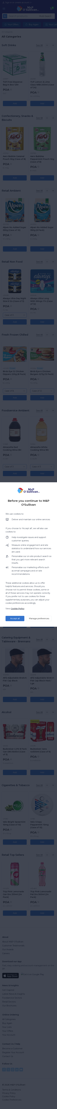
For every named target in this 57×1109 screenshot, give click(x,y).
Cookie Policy (17, 608)
